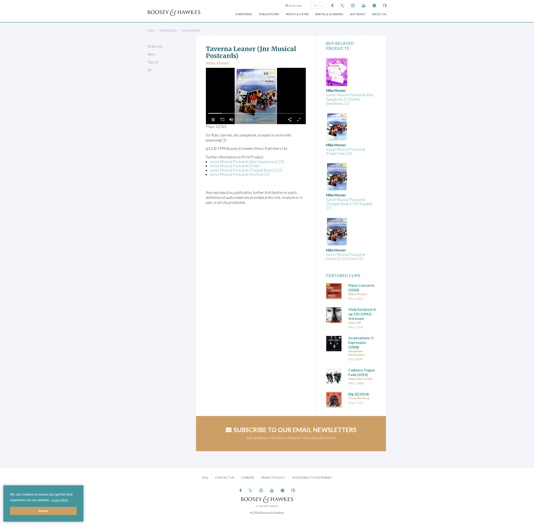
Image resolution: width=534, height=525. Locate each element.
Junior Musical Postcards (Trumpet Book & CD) (245, 170)
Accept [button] (43, 510)
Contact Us (224, 477)
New (151, 54)
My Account (295, 5)
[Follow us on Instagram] (353, 5)
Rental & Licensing (329, 14)
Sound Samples (191, 30)
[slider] (256, 113)
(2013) (361, 372)
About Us (379, 14)
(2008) (361, 342)
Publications (269, 14)
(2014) (358, 394)
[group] (231, 119)
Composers (243, 14)
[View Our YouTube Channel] (363, 5)
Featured (155, 46)
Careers (247, 477)
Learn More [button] (59, 500)
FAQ (205, 477)
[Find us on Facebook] (332, 5)
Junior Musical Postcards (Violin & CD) (239, 174)
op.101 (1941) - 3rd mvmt (362, 314)
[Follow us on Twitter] (342, 5)
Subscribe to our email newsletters (295, 429)
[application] (256, 96)
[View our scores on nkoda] (384, 5)
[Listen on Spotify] (374, 5)
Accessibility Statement (312, 477)
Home (151, 30)
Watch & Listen (297, 14)
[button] (213, 119)
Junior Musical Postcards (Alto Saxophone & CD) (246, 161)
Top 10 (153, 62)
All (150, 70)
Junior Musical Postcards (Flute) (234, 166)
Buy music (357, 14)
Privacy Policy (273, 477)
